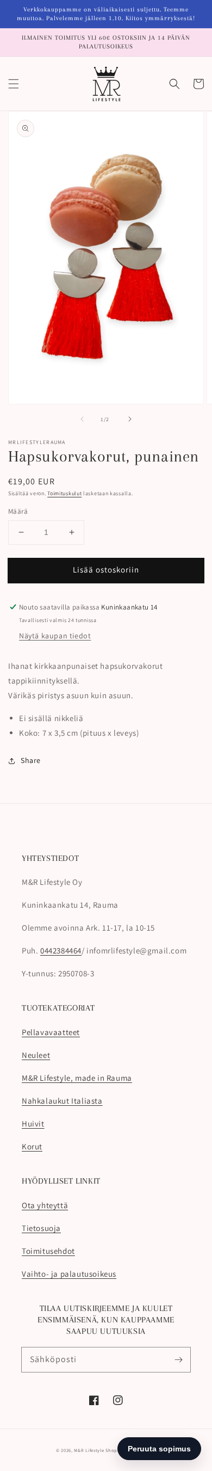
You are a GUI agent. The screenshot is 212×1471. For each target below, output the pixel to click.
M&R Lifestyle (89, 1450)
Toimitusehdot (48, 1251)
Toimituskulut (64, 493)
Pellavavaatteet (51, 1032)
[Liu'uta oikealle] (130, 419)
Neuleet (36, 1055)
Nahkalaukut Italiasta (62, 1100)
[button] (14, 84)
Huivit (33, 1123)
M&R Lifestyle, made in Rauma (77, 1078)
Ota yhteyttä (45, 1205)
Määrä (18, 511)
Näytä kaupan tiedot (55, 636)
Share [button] (31, 760)
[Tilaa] (178, 1359)
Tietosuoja (41, 1228)
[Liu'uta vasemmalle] (82, 419)
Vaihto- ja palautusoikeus (69, 1274)
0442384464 (61, 950)
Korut (32, 1146)
